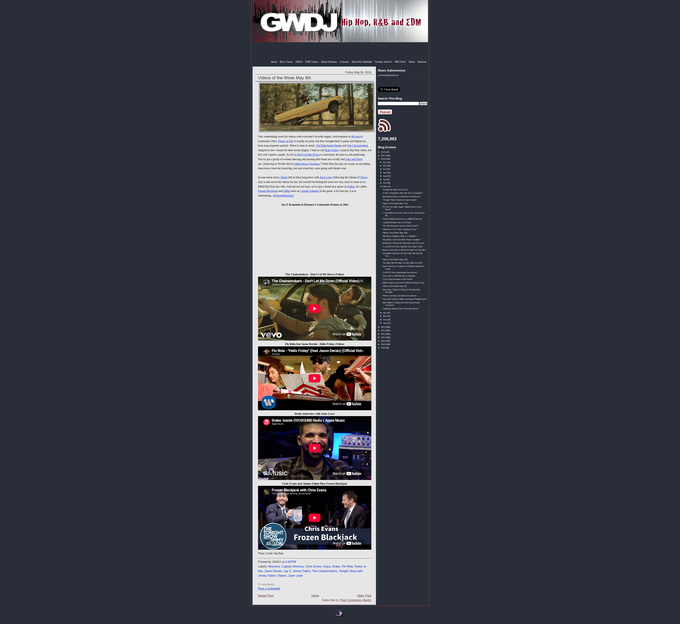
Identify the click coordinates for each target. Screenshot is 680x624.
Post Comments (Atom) (355, 600)
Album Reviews (329, 61)
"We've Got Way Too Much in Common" (399, 296)
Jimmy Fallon (301, 571)
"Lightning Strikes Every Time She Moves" (400, 309)
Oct (385, 169)
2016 (383, 159)
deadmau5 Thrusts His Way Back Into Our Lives (403, 243)
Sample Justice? (383, 61)
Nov (385, 166)
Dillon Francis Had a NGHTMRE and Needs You (403, 283)
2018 (383, 152)
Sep (385, 173)
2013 (383, 334)
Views (363, 177)
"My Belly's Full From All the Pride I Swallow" (401, 240)
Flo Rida (321, 145)
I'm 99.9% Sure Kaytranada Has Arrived (399, 272)
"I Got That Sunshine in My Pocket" (397, 279)
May (385, 186)
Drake (412, 61)
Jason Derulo (334, 145)
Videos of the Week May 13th (395, 259)
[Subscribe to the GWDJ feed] (384, 131)
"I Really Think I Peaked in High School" (399, 200)
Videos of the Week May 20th (395, 233)
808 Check (400, 61)
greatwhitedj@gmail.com (388, 75)
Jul (384, 179)
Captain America (309, 190)
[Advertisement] (340, 51)
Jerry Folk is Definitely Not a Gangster (398, 276)
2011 (383, 341)
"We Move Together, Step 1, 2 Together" (399, 236)
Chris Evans (313, 566)
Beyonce (356, 136)
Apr (385, 313)
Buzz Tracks (286, 61)
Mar (385, 316)
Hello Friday (332, 150)
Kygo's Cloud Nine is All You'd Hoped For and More (404, 250)
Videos (282, 575)
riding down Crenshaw (307, 163)
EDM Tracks (311, 61)
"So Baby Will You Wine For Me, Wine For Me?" (402, 263)
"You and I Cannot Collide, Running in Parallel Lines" (404, 299)
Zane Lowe (326, 177)
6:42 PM (290, 562)
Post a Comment (269, 588)
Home (315, 595)
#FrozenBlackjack (283, 195)
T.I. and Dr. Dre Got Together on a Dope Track (402, 246)
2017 (383, 155)
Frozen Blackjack (268, 190)
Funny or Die (285, 141)
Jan (385, 323)
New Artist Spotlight (362, 61)
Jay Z (287, 571)
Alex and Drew (354, 159)
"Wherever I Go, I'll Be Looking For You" (399, 229)
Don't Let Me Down (308, 154)
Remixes (422, 61)
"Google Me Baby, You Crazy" (395, 190)
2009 (383, 348)
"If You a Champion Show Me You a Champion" (402, 193)
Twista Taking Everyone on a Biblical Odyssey (402, 219)
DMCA (299, 61)
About (274, 61)
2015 (383, 327)
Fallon (351, 186)
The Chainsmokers (357, 145)
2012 (383, 337)
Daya (326, 566)
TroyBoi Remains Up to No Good (396, 222)
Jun (385, 183)
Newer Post (265, 595)
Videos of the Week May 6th (284, 77)
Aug (385, 176)
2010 (383, 344)
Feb (385, 320)
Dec (385, 162)
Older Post (364, 595)
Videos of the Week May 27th (395, 203)
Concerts (344, 61)
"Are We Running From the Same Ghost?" (400, 226)
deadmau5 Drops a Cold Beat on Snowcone (401, 196)
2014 (383, 330)
